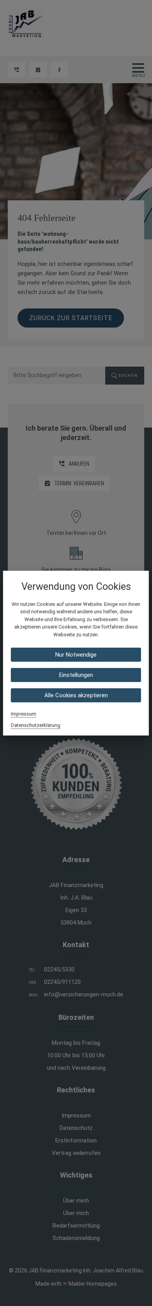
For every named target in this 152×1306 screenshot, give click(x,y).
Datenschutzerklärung (35, 725)
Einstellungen (76, 675)
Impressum (23, 714)
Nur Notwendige (76, 654)
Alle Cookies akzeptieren (76, 695)
